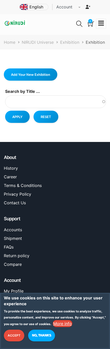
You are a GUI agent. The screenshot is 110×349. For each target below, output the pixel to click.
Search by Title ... (22, 91)
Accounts (13, 229)
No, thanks (41, 335)
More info (62, 323)
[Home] (15, 23)
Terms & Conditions (23, 185)
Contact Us (15, 202)
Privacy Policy (17, 194)
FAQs (9, 247)
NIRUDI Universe (38, 42)
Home (9, 42)
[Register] (87, 6)
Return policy (16, 255)
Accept (14, 335)
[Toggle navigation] (101, 24)
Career (10, 176)
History (11, 168)
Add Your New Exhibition (30, 74)
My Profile (14, 291)
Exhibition (69, 42)
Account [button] (64, 6)
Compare (13, 264)
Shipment (13, 238)
